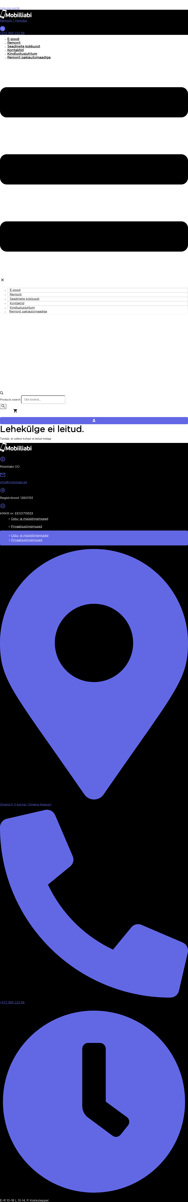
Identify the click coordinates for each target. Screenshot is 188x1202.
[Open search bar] (1, 394)
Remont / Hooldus (13, 20)
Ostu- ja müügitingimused (29, 519)
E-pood (13, 39)
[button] (94, 172)
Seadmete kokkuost (23, 46)
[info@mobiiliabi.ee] (3, 476)
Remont (14, 42)
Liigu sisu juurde (10, 8)
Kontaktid (15, 50)
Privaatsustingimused (26, 526)
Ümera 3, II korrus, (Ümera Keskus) (25, 804)
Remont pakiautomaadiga (29, 57)
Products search (10, 400)
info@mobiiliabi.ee (13, 482)
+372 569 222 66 (12, 33)
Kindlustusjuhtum (22, 53)
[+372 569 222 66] (2, 30)
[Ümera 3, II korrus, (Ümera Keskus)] (94, 798)
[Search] (3, 406)
